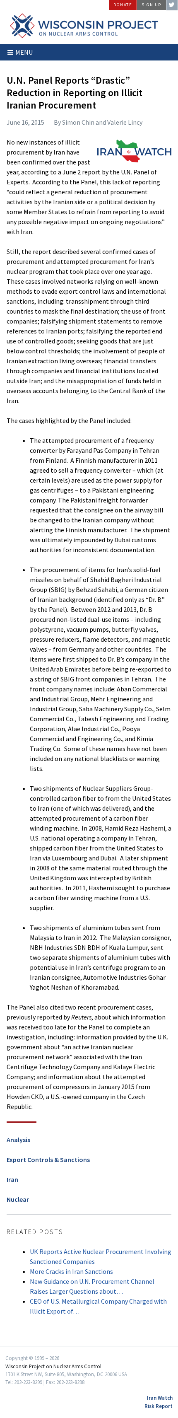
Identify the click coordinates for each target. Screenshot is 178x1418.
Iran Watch (160, 1397)
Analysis (18, 1139)
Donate (122, 4)
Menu (24, 52)
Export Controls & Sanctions (48, 1159)
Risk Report (158, 1406)
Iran (12, 1179)
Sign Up (151, 4)
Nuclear (18, 1199)
